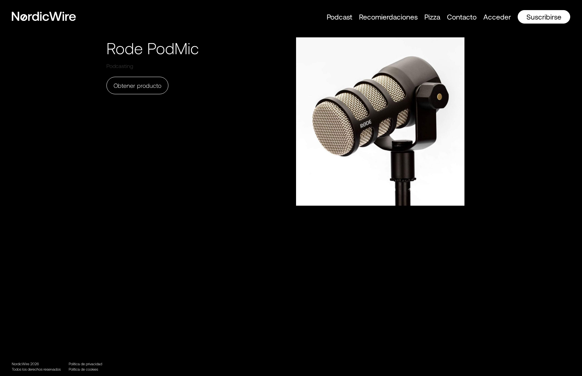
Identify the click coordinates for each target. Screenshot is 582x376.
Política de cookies (83, 369)
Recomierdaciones (388, 16)
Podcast (339, 16)
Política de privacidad (85, 364)
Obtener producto (137, 85)
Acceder (497, 16)
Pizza (432, 16)
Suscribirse (543, 16)
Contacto (462, 16)
